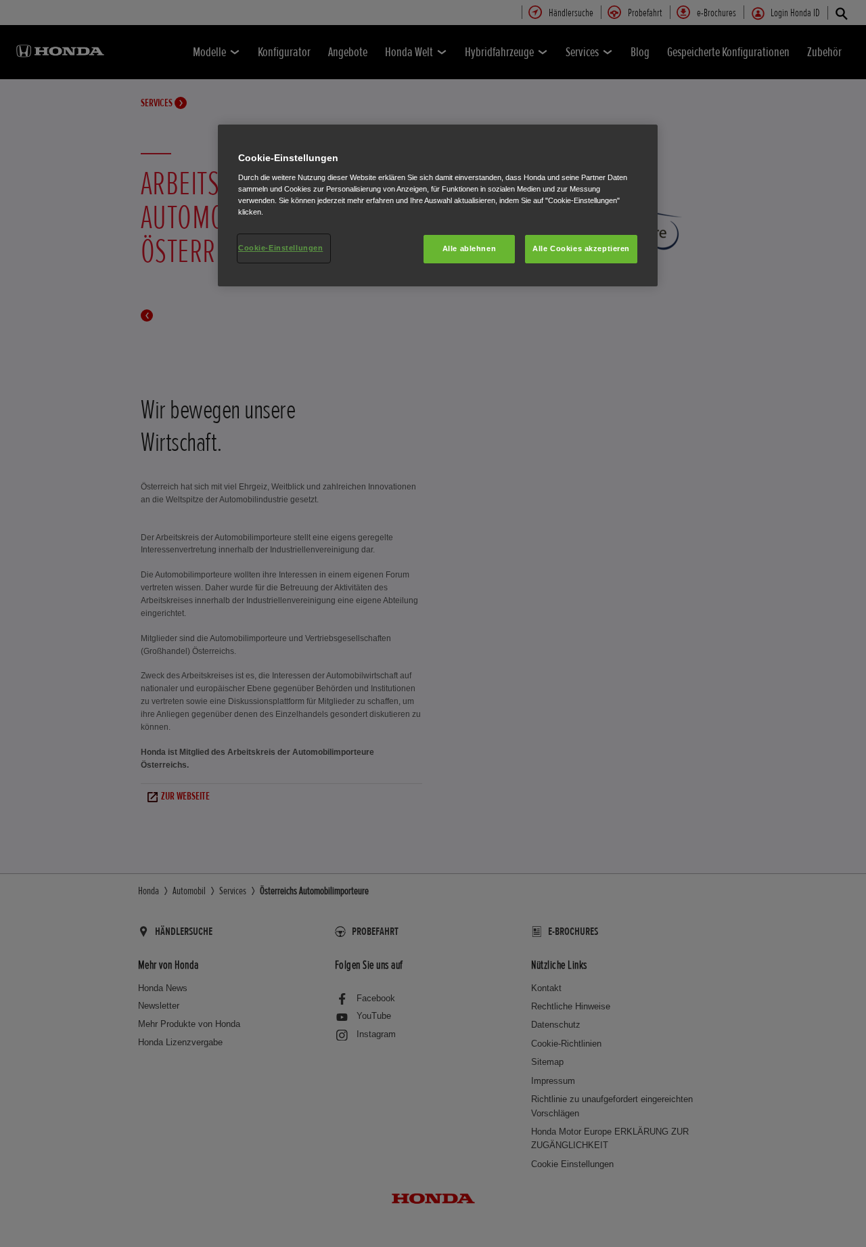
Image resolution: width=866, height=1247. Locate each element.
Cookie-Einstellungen (280, 248)
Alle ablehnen (469, 248)
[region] (438, 205)
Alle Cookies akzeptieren (581, 248)
